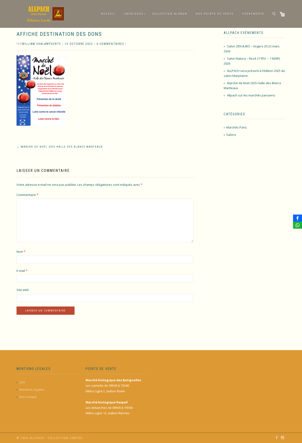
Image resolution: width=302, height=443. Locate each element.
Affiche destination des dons (59, 34)
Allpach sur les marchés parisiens (251, 95)
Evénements (253, 13)
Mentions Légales (31, 389)
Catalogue (134, 13)
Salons (231, 134)
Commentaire (27, 195)
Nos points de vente (215, 13)
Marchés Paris (236, 127)
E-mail (22, 271)
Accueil (108, 13)
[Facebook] (297, 218)
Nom (21, 251)
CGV (22, 382)
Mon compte (28, 397)
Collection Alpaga (169, 13)
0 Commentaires (110, 44)
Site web (23, 290)
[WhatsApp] (297, 225)
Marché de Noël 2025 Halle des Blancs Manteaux (60, 146)
